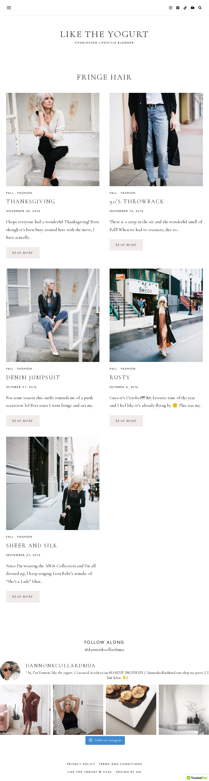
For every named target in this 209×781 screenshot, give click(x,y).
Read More (26, 253)
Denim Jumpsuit (33, 377)
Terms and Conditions (120, 764)
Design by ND (128, 772)
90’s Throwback (137, 201)
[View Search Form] (200, 7)
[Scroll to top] (200, 767)
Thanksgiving (31, 201)
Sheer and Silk (32, 545)
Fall (10, 193)
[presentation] (52, 139)
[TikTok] (185, 7)
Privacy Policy (81, 764)
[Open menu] (9, 7)
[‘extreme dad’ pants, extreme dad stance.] (78, 710)
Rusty (120, 377)
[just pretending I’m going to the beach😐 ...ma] (25, 710)
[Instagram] (170, 7)
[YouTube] (192, 7)
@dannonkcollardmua (104, 649)
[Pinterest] (178, 7)
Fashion (24, 193)
